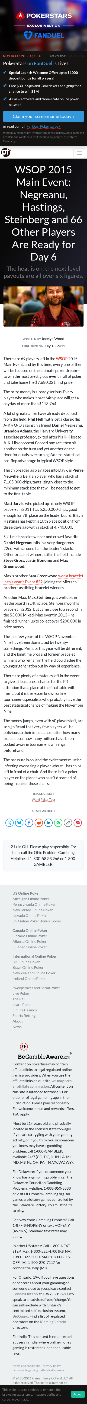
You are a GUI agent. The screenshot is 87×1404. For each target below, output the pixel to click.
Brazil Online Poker (28, 967)
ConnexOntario (25, 1294)
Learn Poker (22, 1004)
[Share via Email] (78, 823)
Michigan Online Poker (31, 898)
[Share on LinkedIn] (48, 823)
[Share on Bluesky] (19, 823)
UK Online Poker (26, 961)
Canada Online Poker (30, 930)
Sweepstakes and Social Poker (36, 987)
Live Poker (21, 993)
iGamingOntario (53, 1321)
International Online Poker (35, 956)
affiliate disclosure (52, 1370)
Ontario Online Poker (30, 936)
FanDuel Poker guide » (44, 126)
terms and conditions (26, 1366)
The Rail (19, 999)
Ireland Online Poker (29, 978)
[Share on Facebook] (29, 823)
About (18, 1021)
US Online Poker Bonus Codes (37, 921)
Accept (78, 1394)
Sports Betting (24, 1015)
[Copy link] (68, 823)
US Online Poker (26, 893)
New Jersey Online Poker (33, 910)
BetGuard (20, 1316)
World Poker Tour (43, 799)
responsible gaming (25, 1370)
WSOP (62, 358)
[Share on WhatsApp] (58, 823)
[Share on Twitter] (9, 823)
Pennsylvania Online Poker (34, 904)
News (17, 1026)
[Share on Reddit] (39, 823)
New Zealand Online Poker (34, 973)
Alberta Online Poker (29, 941)
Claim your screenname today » (43, 116)
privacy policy (52, 1366)
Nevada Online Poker (30, 915)
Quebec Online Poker (30, 947)
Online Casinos (25, 1010)
